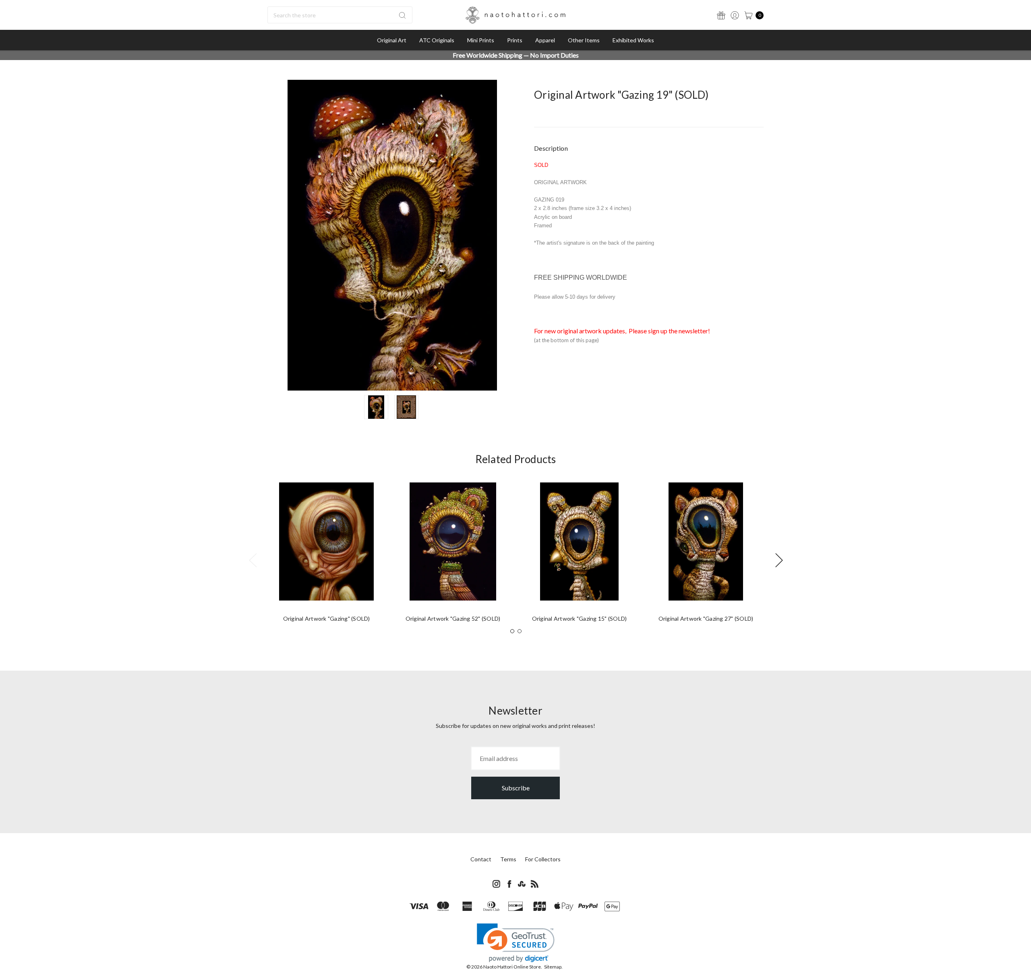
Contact (480, 859)
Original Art (391, 40)
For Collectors (543, 859)
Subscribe (516, 788)
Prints (514, 40)
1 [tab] (512, 631)
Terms (508, 859)
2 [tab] (520, 631)
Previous (252, 559)
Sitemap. (553, 967)
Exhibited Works (633, 40)
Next (779, 559)
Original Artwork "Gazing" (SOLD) (326, 618)
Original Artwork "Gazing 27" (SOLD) (706, 618)
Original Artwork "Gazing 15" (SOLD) (579, 618)
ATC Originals (436, 40)
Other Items (584, 40)
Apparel (545, 40)
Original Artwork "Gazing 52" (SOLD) (453, 618)
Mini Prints (480, 40)
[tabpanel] (326, 555)
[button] (515, 943)
